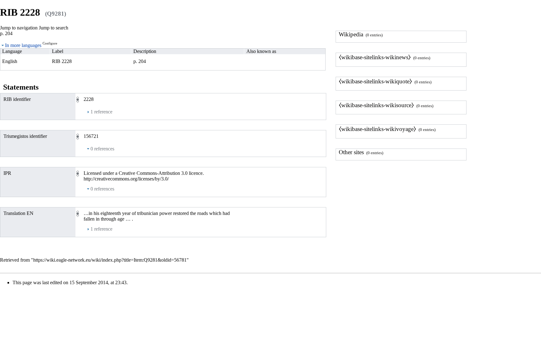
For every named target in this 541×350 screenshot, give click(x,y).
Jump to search (53, 27)
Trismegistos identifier (25, 136)
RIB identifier (17, 99)
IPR (7, 173)
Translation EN (18, 213)
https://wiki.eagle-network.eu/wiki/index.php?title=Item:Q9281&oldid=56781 (110, 260)
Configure (50, 43)
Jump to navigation (19, 27)
